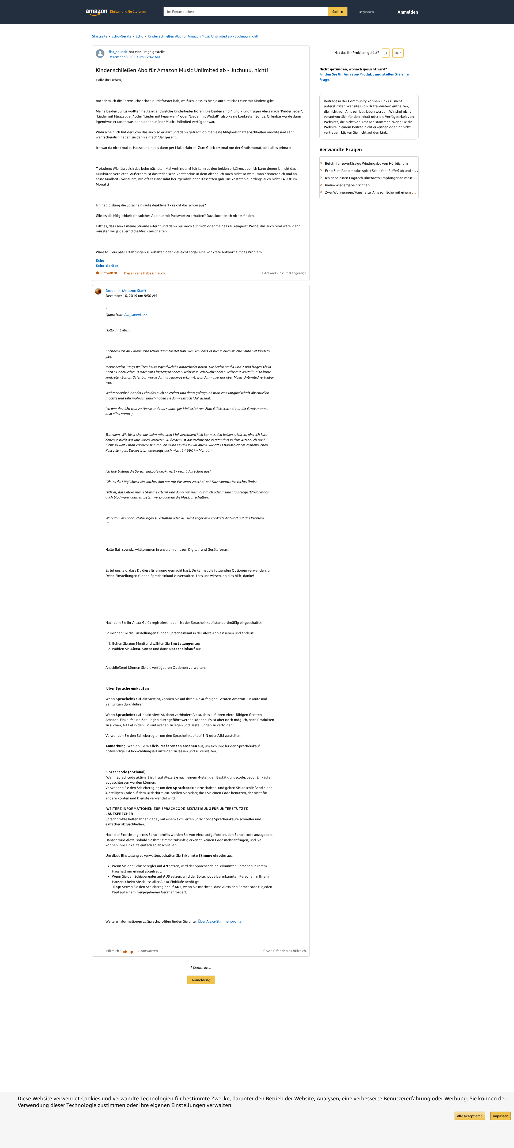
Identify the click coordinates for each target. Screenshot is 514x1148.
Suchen (337, 11)
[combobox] (255, 11)
